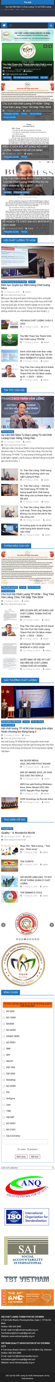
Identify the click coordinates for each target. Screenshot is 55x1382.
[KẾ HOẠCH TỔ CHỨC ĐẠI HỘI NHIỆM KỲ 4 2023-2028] (27, 216)
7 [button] (33, 939)
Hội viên (44, 77)
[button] (3, 925)
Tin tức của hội (10, 117)
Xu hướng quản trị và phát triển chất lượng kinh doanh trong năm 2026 (36, 528)
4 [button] (25, 939)
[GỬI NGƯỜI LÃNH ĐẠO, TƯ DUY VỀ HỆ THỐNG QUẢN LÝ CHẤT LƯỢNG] (9, 881)
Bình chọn (21, 1157)
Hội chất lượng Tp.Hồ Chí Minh (26, 77)
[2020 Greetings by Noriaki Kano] (9, 803)
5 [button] (27, 939)
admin (29, 71)
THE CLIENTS (26, 861)
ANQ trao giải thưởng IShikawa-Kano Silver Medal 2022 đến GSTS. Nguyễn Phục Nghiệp (36, 787)
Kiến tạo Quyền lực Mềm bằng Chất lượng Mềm (25, 286)
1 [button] (17, 939)
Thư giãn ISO (7, 828)
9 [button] (38, 939)
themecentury (27, 1378)
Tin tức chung (35, 114)
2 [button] (20, 939)
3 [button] (22, 939)
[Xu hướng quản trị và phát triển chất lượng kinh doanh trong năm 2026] (9, 529)
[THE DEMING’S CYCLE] (9, 897)
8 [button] (35, 939)
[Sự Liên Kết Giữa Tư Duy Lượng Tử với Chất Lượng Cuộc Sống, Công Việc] (27, 412)
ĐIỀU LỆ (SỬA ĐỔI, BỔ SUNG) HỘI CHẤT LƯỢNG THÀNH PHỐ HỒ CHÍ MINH (36, 613)
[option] (27, 923)
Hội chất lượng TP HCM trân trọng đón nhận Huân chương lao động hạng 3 (27, 730)
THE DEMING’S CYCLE (31, 892)
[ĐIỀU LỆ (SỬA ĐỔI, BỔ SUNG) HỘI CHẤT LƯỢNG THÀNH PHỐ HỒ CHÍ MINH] (27, 141)
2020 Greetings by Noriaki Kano (36, 799)
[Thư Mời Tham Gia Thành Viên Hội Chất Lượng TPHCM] (9, 340)
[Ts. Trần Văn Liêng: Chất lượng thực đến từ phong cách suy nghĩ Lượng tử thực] (9, 474)
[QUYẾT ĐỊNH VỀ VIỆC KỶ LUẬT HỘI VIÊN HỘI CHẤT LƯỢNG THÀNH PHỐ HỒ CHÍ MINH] (9, 664)
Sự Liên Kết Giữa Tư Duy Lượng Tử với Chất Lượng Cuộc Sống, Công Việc (26, 436)
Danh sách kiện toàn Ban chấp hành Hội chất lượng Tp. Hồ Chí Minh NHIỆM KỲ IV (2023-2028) (36, 354)
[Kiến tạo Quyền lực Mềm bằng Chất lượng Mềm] (27, 262)
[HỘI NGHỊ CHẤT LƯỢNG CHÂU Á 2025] (9, 325)
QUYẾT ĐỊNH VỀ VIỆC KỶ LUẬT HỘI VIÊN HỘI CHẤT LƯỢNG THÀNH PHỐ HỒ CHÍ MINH (35, 662)
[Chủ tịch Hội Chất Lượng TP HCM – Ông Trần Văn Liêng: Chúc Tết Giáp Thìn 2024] (27, 567)
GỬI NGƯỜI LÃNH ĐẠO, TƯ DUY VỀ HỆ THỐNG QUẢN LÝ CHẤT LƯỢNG (36, 880)
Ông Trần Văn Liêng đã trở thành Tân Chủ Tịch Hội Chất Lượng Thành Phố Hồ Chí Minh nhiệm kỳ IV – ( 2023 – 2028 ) (27, 182)
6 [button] (30, 939)
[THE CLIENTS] (9, 865)
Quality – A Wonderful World (18, 832)
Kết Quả (34, 1157)
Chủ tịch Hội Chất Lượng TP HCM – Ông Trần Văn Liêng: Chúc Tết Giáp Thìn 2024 (27, 596)
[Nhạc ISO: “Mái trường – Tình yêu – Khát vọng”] (9, 850)
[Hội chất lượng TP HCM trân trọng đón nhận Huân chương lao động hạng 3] (27, 702)
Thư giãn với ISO (14, 819)
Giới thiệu (7, 77)
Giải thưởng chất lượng (11, 722)
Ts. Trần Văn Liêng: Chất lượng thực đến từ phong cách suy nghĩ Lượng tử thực (35, 473)
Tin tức (24, 114)
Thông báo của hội (11, 114)
